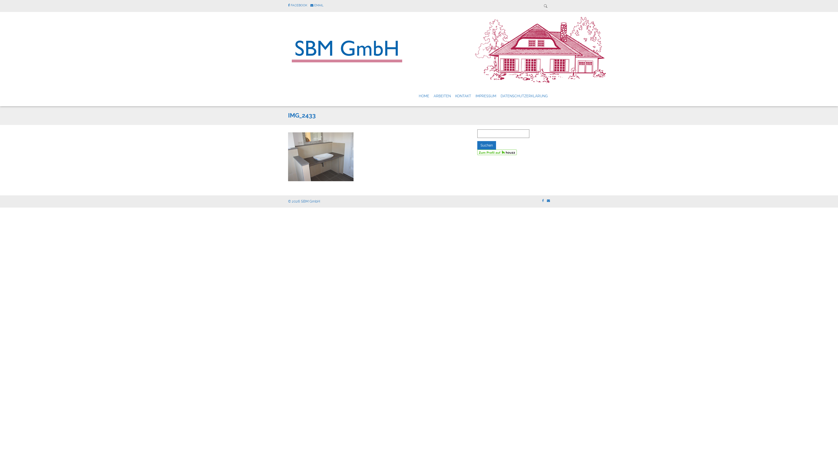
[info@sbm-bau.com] (548, 200)
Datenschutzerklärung (524, 96)
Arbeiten (442, 96)
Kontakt (463, 96)
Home (424, 96)
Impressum (486, 96)
